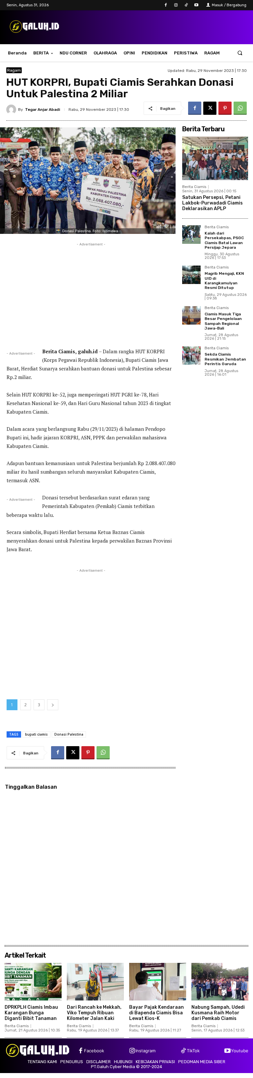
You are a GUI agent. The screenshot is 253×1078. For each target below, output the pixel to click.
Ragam (14, 70)
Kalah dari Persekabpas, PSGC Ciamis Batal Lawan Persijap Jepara (224, 240)
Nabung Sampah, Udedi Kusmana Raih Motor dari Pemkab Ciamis (218, 1012)
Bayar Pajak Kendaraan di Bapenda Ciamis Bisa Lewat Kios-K (156, 1012)
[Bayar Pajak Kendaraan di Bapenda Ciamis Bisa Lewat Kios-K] (157, 981)
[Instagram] (176, 5)
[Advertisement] (91, 294)
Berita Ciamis (194, 187)
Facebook (94, 1050)
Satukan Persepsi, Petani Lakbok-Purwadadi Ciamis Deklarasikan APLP (212, 203)
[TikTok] (186, 5)
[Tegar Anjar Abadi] (12, 109)
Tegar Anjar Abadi (42, 109)
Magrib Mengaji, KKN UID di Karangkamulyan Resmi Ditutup (224, 280)
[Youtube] (196, 5)
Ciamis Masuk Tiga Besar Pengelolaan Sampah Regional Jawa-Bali (223, 321)
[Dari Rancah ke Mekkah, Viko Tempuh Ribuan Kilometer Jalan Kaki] (95, 981)
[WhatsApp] (240, 108)
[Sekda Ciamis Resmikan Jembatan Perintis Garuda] (191, 355)
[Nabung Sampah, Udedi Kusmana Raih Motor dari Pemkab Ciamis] (219, 981)
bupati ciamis (36, 734)
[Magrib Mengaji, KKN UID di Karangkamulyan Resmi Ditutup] (191, 275)
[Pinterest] (225, 108)
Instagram (145, 1050)
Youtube (239, 1050)
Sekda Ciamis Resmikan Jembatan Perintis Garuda (225, 359)
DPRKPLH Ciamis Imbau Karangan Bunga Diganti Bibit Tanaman (31, 1012)
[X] (209, 108)
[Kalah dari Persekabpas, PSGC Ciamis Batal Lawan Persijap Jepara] (191, 234)
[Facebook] (165, 5)
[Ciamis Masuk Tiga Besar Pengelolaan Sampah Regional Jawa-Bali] (191, 315)
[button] (240, 53)
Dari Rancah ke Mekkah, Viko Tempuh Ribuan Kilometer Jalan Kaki (94, 1012)
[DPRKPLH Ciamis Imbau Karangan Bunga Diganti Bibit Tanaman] (33, 981)
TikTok (193, 1050)
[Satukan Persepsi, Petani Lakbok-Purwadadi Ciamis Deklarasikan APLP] (215, 158)
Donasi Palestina (68, 734)
